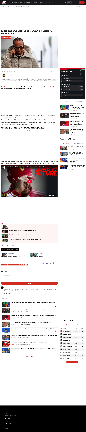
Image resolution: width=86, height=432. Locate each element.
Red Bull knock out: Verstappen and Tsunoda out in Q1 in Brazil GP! (24, 226)
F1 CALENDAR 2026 (25, 6)
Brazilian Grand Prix (21, 264)
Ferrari (3, 87)
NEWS (15, 2)
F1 (26, 161)
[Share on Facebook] (47, 263)
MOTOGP (9, 6)
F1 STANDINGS (26, 2)
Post (29, 283)
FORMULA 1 (3, 6)
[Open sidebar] (12, 2)
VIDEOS (20, 2)
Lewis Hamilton (49, 87)
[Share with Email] (57, 266)
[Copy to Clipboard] (57, 263)
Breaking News (6, 37)
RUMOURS (33, 6)
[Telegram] (53, 263)
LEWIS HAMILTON (16, 6)
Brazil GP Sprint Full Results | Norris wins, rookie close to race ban (24, 234)
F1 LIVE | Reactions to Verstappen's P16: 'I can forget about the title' (25, 239)
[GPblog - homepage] (4, 2)
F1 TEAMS (41, 2)
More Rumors (79, 101)
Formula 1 (10, 264)
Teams (77, 324)
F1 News (13, 306)
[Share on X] (50, 263)
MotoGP (13, 344)
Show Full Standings (71, 362)
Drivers (65, 324)
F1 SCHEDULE (34, 2)
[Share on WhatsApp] (43, 263)
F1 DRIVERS (47, 2)
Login (81, 2)
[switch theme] (74, 2)
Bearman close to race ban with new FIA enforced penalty (22, 230)
